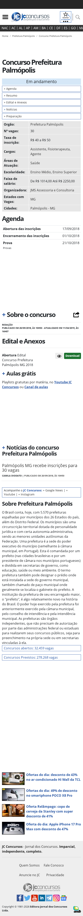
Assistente (38, 149)
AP (28, 28)
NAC (5, 28)
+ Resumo (10, 95)
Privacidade (55, 875)
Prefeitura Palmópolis (46, 124)
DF (58, 28)
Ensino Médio (40, 172)
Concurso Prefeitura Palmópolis (55, 35)
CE (51, 28)
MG (33, 199)
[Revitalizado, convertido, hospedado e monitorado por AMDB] (77, 909)
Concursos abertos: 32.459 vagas (29, 648)
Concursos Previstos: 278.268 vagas (31, 657)
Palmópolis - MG (42, 208)
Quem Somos (29, 865)
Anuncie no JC (29, 875)
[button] (59, 356)
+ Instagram (26, 494)
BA (44, 28)
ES (65, 28)
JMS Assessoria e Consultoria (52, 190)
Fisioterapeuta (59, 149)
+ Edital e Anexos (15, 102)
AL (21, 28)
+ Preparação (13, 116)
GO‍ (73, 28)
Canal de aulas (36, 387)
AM (35, 28)
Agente (35, 154)
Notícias (10, 109)
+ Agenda (10, 89)
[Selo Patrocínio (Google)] (66, 16)
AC (13, 28)
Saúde (35, 163)
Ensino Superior (65, 172)
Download (72, 356)
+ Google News (53, 490)
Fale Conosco (54, 865)
